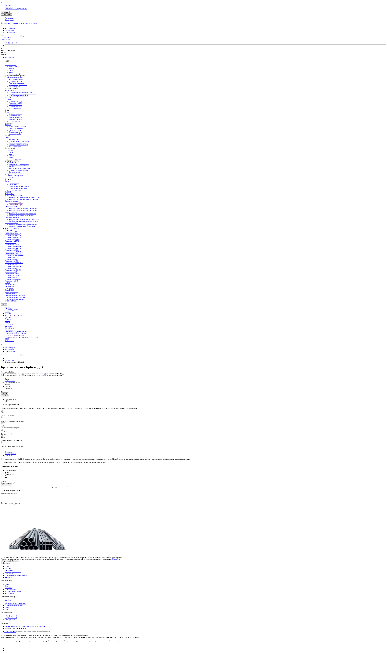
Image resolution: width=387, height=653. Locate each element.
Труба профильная (15, 119)
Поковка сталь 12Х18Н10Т (14, 235)
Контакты (8, 577)
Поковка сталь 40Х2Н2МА (14, 263)
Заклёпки (8, 600)
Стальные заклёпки (11, 223)
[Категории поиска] (1, 25)
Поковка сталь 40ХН (16, 106)
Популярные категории (9, 597)
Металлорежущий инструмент (19, 168)
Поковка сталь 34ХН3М (13, 246)
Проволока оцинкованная (18, 85)
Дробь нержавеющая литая (18, 188)
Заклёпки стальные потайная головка (22, 226)
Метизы (11, 155)
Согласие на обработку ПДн (14, 335)
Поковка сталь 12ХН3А (13, 237)
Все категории (10, 28)
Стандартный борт (15, 205)
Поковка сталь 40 (11, 259)
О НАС (7, 312)
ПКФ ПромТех (10, 381)
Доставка (8, 5)
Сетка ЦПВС (9, 290)
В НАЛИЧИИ (10, 30)
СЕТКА (7, 283)
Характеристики (10, 454)
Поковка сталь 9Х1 (15, 101)
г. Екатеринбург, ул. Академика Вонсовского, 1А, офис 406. (25, 626)
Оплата (7, 321)
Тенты (11, 177)
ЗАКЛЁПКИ (9, 194)
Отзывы (8, 455)
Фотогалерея (9, 593)
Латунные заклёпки (11, 206)
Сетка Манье (9, 288)
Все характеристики (12, 405)
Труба (7, 112)
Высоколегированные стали (18, 96)
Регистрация (9, 20)
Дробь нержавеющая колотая (19, 186)
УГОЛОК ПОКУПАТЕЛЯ (14, 315)
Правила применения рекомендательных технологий (23, 337)
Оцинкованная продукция (14, 77)
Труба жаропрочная (15, 114)
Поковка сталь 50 (11, 272)
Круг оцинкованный (16, 79)
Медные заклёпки (11, 212)
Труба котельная (14, 116)
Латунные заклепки (15, 130)
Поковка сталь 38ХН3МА (14, 254)
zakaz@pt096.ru (6, 39)
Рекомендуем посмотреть (13, 591)
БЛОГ (7, 339)
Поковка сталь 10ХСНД (13, 234)
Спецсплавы (9, 150)
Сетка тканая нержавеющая (18, 145)
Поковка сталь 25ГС (12, 241)
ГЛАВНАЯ (9, 308)
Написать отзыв (6, 485)
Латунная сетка (10, 286)
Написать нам (19, 514)
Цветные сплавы (10, 65)
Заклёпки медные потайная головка (21, 215)
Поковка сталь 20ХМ (16, 103)
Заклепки (8, 125)
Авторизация (9, 18)
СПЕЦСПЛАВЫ (11, 301)
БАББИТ (8, 192)
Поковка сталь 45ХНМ (13, 270)
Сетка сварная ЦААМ (12, 294)
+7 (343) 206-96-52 (7, 38)
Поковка (8, 99)
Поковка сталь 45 (11, 268)
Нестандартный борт (16, 203)
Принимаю (15, 561)
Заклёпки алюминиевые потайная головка (23, 199)
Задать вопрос (7, 514)
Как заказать (9, 326)
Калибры (12, 166)
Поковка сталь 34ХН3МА (14, 248)
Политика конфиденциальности (16, 9)
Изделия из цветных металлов (15, 604)
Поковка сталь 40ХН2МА (14, 266)
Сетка (7, 137)
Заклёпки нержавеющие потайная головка (23, 221)
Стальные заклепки (15, 132)
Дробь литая (13, 185)
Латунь (11, 70)
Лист (10, 154)
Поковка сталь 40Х (11, 261)
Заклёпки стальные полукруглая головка (23, 225)
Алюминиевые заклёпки (17, 126)
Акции (7, 584)
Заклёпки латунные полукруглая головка (23, 208)
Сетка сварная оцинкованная (19, 143)
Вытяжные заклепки (16, 128)
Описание (8, 452)
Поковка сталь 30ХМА (13, 244)
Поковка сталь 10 (11, 232)
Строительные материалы (14, 175)
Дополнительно (6, 581)
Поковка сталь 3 (10, 243)
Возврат (7, 322)
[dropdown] (1, 2)
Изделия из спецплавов (13, 602)
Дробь (7, 181)
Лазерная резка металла (13, 572)
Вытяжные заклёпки (12, 201)
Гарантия (8, 319)
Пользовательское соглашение (15, 333)
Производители (10, 589)
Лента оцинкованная (16, 81)
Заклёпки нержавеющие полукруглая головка (24, 219)
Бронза (11, 68)
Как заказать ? (10, 570)
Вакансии (8, 588)
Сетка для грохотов (11, 292)
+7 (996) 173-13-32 (11, 43)
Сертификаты (9, 328)
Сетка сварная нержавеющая (19, 141)
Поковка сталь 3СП (15, 105)
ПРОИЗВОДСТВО (11, 310)
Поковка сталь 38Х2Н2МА (14, 252)
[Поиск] (23, 36)
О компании (9, 7)
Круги (11, 152)
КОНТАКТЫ (9, 341)
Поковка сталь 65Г (11, 277)
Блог (6, 586)
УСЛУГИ (8, 313)
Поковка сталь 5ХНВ (12, 274)
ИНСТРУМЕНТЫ (11, 163)
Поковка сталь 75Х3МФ (13, 279)
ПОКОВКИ (9, 230)
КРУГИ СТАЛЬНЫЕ (12, 228)
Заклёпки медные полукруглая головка (22, 214)
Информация (5, 563)
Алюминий (13, 66)
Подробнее (116, 559)
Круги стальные (10, 90)
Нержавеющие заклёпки (13, 217)
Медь (10, 72)
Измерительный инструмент (19, 165)
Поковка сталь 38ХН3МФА (14, 255)
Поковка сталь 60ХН (12, 275)
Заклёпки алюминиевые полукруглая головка (24, 197)
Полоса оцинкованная (16, 83)
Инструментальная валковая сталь (20, 92)
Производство (10, 32)
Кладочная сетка (14, 139)
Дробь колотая (14, 183)
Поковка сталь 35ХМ (12, 250)
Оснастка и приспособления (18, 170)
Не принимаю (6, 561)
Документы (9, 330)
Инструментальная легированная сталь (22, 94)
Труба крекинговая (15, 117)
